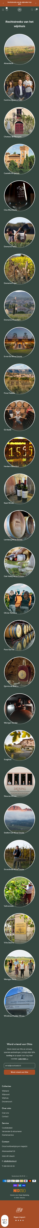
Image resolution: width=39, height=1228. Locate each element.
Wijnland (5, 1091)
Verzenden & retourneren (12, 1131)
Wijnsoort (6, 1094)
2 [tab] (18, 1220)
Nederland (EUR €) (18, 1176)
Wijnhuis (5, 1098)
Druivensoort (7, 1102)
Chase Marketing (24, 1195)
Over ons (5, 1113)
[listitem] (19, 3)
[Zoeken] (32, 10)
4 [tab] (23, 1220)
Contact (5, 1116)
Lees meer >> (23, 1059)
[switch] (5, 1222)
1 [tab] (15, 1220)
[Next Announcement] (35, 3)
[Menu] (3, 10)
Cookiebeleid (7, 1128)
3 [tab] (20, 1220)
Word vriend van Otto (19, 1072)
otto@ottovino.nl (10, 1161)
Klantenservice (8, 1135)
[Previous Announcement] (3, 3)
